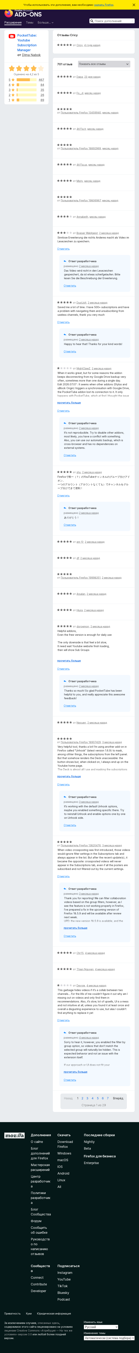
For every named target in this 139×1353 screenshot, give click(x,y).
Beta (87, 1148)
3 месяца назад (112, 742)
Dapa (80, 76)
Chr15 (80, 952)
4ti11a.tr (81, 128)
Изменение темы (94, 1333)
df (78, 558)
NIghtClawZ (83, 368)
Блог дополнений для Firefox (40, 1153)
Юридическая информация (54, 1313)
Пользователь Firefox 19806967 (81, 200)
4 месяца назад (95, 952)
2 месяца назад (109, 233)
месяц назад (93, 93)
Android (63, 1173)
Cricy (80, 45)
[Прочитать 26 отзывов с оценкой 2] (27, 94)
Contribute (39, 1284)
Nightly (89, 1142)
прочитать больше (69, 402)
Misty (80, 180)
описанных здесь (48, 1322)
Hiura (80, 610)
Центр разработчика (40, 1181)
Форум (36, 1221)
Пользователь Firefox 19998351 (80, 577)
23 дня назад (92, 76)
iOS (60, 1167)
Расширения (13, 22)
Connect (37, 1277)
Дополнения (41, 1135)
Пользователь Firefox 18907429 (81, 742)
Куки (29, 1313)
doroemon (83, 626)
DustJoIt (81, 302)
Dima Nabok (31, 55)
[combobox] (112, 20)
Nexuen (81, 722)
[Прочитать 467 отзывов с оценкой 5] (27, 79)
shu (79, 472)
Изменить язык (93, 1322)
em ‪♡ (80, 541)
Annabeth (82, 216)
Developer (38, 1291)
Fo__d (80, 93)
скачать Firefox (103, 4)
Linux (61, 1180)
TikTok (62, 1286)
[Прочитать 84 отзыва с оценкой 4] (27, 84)
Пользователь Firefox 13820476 (81, 845)
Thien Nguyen (85, 969)
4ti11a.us (82, 164)
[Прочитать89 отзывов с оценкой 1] (27, 100)
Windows (64, 1153)
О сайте (37, 1142)
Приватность (12, 1313)
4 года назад (92, 45)
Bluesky (63, 1293)
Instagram (64, 1273)
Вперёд (118, 1098)
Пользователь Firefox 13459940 (81, 112)
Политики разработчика (40, 1198)
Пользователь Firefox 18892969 (81, 148)
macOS (62, 1160)
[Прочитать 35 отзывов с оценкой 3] (27, 89)
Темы (29, 22)
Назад (68, 1098)
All (59, 1187)
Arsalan (81, 593)
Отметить (63, 248)
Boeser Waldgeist (87, 233)
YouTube (64, 1279)
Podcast (63, 1299)
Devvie (81, 985)
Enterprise (91, 1163)
